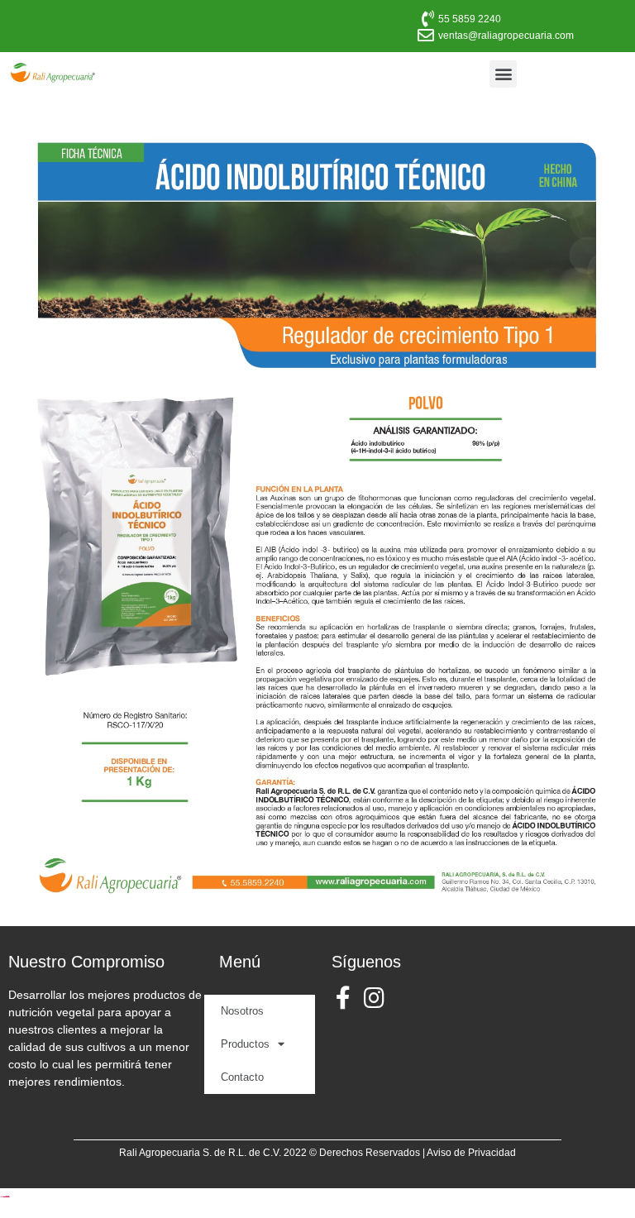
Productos (245, 1044)
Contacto (242, 1077)
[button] (503, 74)
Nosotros (242, 1011)
